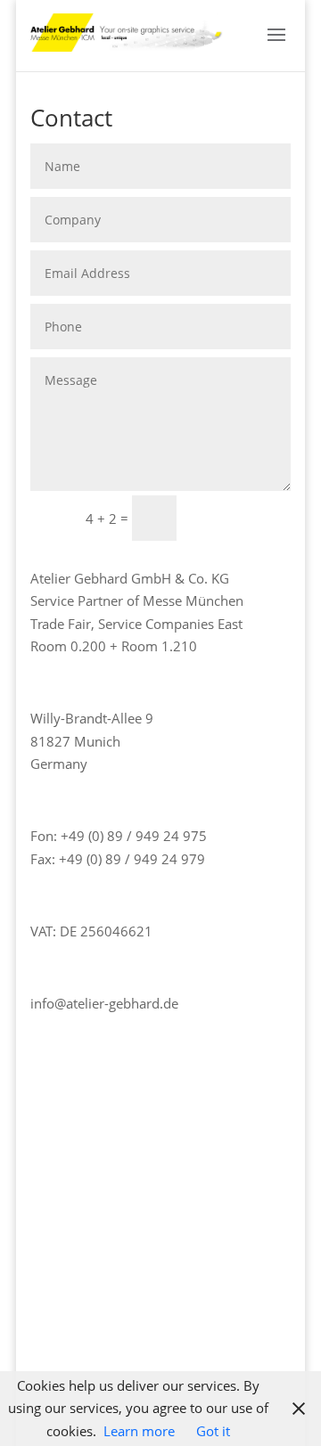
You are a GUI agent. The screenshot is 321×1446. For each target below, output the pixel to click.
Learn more (139, 1431)
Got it (213, 1431)
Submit (241, 517)
